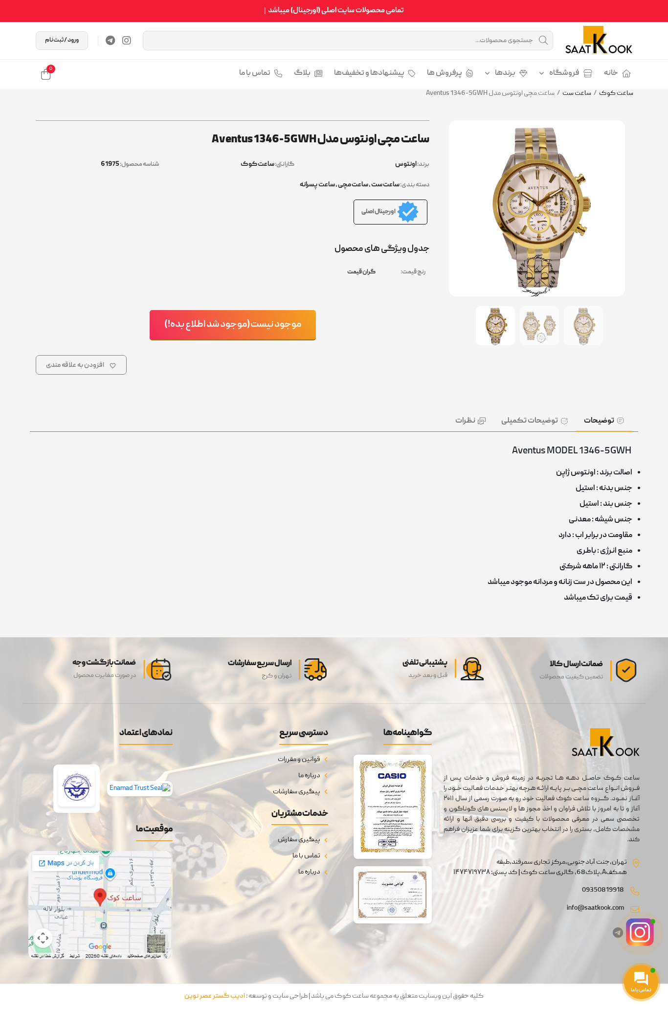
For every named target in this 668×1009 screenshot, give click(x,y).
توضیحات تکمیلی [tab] (529, 421)
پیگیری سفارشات (296, 792)
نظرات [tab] (465, 421)
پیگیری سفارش (299, 840)
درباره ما (309, 776)
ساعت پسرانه (317, 185)
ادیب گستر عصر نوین (214, 996)
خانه (611, 73)
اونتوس (406, 164)
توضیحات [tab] (599, 421)
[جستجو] (543, 40)
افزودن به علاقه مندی (75, 365)
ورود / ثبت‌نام (62, 40)
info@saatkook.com (595, 908)
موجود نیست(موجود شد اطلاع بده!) (232, 325)
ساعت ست (576, 93)
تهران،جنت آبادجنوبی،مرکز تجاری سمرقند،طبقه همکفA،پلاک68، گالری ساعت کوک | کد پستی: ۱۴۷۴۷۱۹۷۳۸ (540, 867)
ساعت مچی (353, 185)
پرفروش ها (444, 73)
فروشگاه (564, 73)
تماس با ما (254, 73)
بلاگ (302, 73)
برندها (505, 73)
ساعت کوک (616, 93)
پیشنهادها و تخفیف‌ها (369, 73)
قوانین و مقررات (299, 759)
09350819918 (603, 890)
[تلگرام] (110, 40)
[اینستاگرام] (126, 40)
